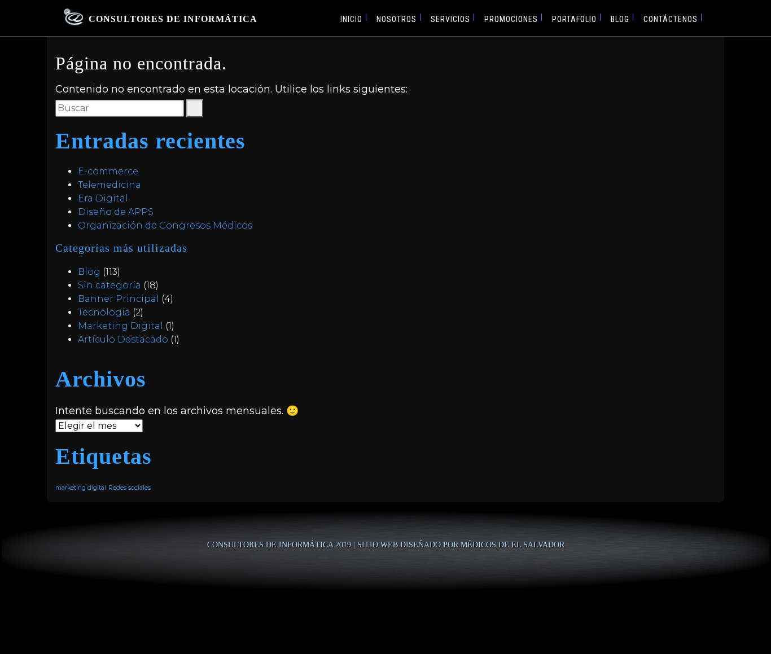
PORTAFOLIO (574, 19)
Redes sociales (129, 487)
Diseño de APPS (116, 212)
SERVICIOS (450, 19)
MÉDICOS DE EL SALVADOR (512, 545)
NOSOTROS (396, 19)
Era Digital (103, 198)
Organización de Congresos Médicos (165, 225)
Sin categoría (109, 285)
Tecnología (104, 312)
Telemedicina (109, 184)
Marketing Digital (120, 326)
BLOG (620, 19)
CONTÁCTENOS (670, 19)
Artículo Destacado (123, 339)
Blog (89, 271)
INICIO (351, 19)
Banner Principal (118, 298)
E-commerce (108, 171)
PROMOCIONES (511, 19)
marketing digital (80, 487)
